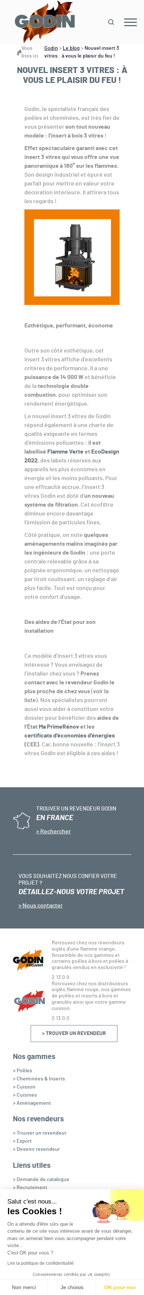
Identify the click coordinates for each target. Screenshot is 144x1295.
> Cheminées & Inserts (39, 1079)
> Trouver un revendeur (74, 1033)
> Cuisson (24, 1087)
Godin (51, 48)
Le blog (71, 48)
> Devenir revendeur (36, 1149)
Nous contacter (42, 906)
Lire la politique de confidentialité (40, 1263)
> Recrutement (30, 1187)
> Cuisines (25, 1095)
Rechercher (55, 831)
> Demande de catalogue (41, 1179)
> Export (22, 1141)
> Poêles (22, 1070)
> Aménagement (32, 1103)
